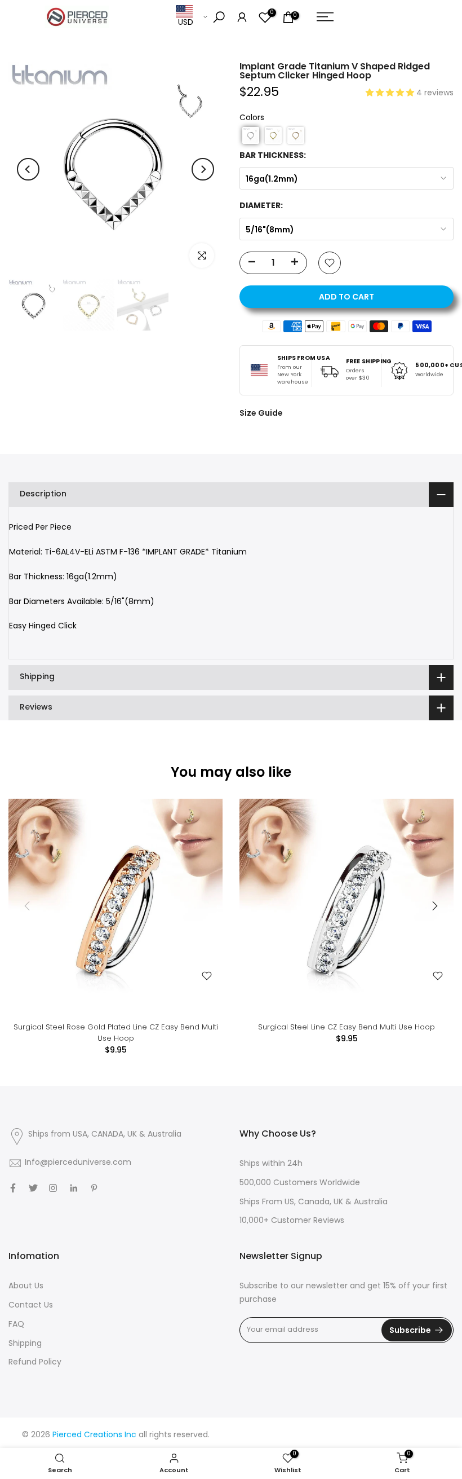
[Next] (203, 169)
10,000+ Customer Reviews (291, 1221)
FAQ (16, 1324)
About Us (25, 1286)
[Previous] (28, 169)
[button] (391, 93)
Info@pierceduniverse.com (78, 1163)
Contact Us (30, 1305)
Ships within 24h (271, 1164)
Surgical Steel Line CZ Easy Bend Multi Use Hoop (346, 1027)
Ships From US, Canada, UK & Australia (313, 1202)
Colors (251, 118)
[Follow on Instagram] (53, 1188)
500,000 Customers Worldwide (299, 1183)
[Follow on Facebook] (12, 1188)
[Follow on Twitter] (33, 1188)
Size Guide (261, 413)
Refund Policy (34, 1362)
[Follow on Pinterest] (94, 1188)
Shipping (25, 1344)
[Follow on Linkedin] (73, 1188)
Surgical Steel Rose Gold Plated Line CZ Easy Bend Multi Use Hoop (116, 1033)
